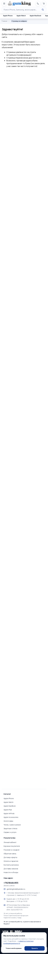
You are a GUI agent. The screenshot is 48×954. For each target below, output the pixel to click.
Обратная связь (10, 853)
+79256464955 (11, 882)
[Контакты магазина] (38, 3)
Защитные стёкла (10, 828)
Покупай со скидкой (11, 850)
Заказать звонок (9, 885)
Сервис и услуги (10, 832)
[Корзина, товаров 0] (43, 3)
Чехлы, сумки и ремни (12, 825)
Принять (34, 948)
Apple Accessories (11, 817)
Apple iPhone (9, 798)
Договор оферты (10, 857)
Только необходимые (13, 948)
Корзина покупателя (12, 846)
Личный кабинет (10, 842)
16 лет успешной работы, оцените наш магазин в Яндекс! (22, 923)
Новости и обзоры (11, 872)
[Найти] (42, 9)
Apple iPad (8, 810)
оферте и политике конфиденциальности (18, 942)
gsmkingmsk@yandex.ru (16, 889)
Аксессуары (8, 821)
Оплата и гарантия (11, 861)
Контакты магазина (11, 865)
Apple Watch (8, 802)
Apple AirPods (9, 813)
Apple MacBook (10, 806)
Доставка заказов (11, 868)
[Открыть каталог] (4, 3)
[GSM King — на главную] (19, 3)
